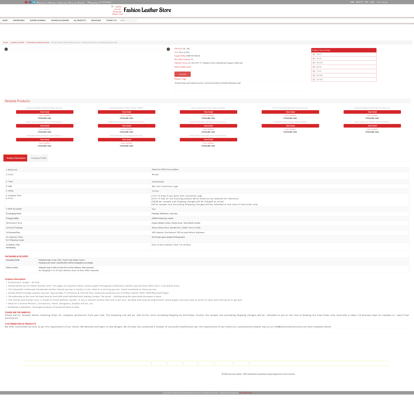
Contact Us (111, 21)
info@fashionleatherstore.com (258, 357)
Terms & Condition (223, 363)
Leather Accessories (60, 21)
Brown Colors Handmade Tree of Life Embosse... (44, 122)
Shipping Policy (175, 363)
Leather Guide (159, 363)
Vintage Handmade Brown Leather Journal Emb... (126, 122)
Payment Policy (206, 363)
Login (372, 2)
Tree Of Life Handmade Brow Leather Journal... (290, 108)
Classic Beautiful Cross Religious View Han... (126, 135)
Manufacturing (241, 363)
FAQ (148, 363)
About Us (359, 2)
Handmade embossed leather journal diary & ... (44, 135)
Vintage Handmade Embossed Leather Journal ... (44, 108)
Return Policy (190, 363)
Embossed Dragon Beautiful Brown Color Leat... (372, 108)
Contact (182, 74)
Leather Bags (18, 21)
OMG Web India (245, 393)
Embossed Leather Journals (38, 42)
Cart (366, 2)
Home (352, 2)
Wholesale (96, 21)
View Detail (44, 112)
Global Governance (259, 363)
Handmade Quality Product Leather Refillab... (126, 108)
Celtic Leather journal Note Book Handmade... (208, 108)
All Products (80, 21)
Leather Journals (38, 21)
